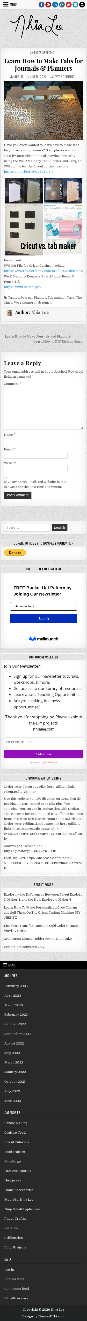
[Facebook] (41, 4)
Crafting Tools (15, 1132)
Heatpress (12, 1180)
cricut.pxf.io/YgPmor (20, 791)
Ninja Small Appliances (22, 1209)
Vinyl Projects (15, 1247)
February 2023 (16, 1014)
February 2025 (16, 986)
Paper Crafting (44, 52)
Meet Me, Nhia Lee (19, 1199)
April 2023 (12, 995)
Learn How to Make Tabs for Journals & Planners (43, 64)
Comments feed (16, 1288)
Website (10, 463)
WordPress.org (16, 1298)
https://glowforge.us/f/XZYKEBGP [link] (30, 851)
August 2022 (14, 1043)
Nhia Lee (18, 76)
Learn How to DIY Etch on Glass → (59, 341)
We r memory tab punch (32, 302)
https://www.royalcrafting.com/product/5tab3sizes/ (43, 271)
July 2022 (12, 1053)
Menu (13, 4)
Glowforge (12, 1161)
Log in (9, 1270)
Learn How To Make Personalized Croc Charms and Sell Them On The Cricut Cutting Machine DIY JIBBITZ (42, 912)
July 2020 (12, 1091)
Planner (40, 297)
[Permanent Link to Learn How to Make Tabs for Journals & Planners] (43, 110)
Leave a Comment (64, 76)
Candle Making (15, 1123)
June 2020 (12, 1101)
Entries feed (14, 1279)
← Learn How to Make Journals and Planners (36, 336)
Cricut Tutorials (16, 1142)
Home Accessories (19, 1190)
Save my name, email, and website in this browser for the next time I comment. (35, 484)
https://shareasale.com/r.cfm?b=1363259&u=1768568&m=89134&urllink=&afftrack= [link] (43, 834)
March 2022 (13, 1062)
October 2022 (15, 1024)
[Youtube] (69, 4)
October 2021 (14, 1081)
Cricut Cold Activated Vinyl (24, 947)
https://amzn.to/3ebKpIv (22, 287)
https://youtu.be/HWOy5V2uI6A (28, 171)
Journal (26, 297)
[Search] (82, 4)
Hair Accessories (17, 1171)
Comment (12, 384)
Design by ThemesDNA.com (43, 1316)
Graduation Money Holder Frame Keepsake (38, 938)
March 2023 (13, 1005)
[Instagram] (62, 4)
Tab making (56, 297)
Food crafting (14, 1152)
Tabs (70, 297)
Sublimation (13, 1238)
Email (9, 449)
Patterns (11, 1228)
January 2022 (15, 1072)
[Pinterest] (48, 4)
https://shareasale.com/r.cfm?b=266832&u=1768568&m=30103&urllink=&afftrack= (43, 863)
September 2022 (17, 1034)
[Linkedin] (55, 4)
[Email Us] (75, 4)
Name (9, 434)
